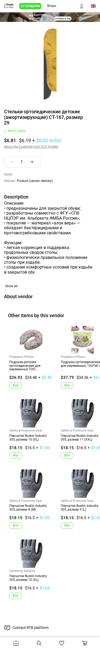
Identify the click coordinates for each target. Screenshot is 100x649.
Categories (32, 6)
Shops (51, 6)
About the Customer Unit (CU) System (31, 147)
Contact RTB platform (31, 627)
